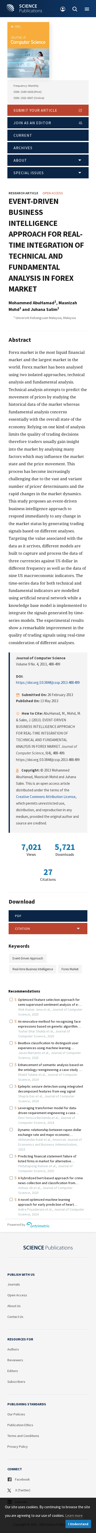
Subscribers (16, 1381)
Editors (12, 1371)
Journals (13, 1284)
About (20, 160)
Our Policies (16, 1414)
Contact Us (15, 1316)
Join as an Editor (32, 122)
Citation (22, 928)
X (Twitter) (22, 1490)
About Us (14, 1306)
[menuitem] (63, 8)
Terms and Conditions (23, 1436)
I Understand (78, 1524)
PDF (18, 916)
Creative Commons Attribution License (46, 796)
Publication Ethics (20, 1425)
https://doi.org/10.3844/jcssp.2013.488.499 (48, 682)
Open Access (17, 1295)
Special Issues (29, 172)
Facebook (22, 1479)
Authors (13, 1349)
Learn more (74, 1515)
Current (23, 135)
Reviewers (15, 1360)
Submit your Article (35, 110)
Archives (23, 147)
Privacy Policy (17, 1446)
